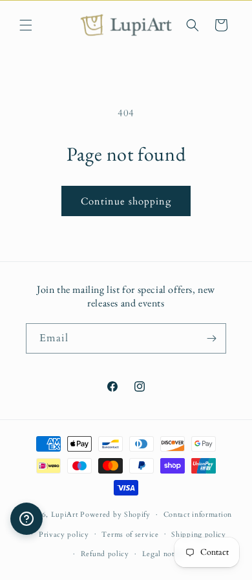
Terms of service (129, 534)
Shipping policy (198, 534)
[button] (26, 25)
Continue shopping (126, 201)
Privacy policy (64, 534)
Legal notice (163, 554)
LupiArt (64, 514)
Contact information (197, 514)
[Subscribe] (211, 338)
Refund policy (105, 554)
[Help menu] (26, 519)
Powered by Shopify (115, 514)
